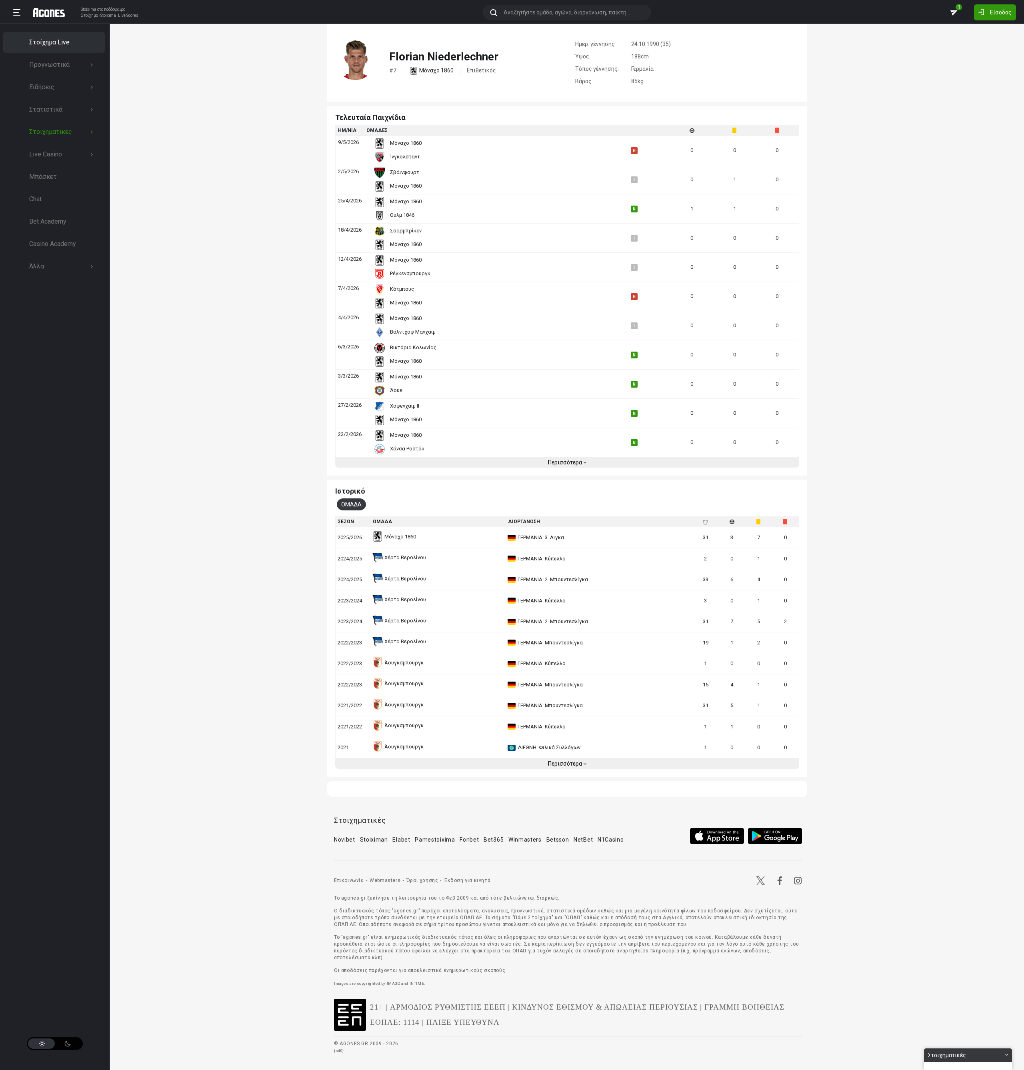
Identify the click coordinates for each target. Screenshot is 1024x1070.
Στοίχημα (89, 16)
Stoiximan (374, 839)
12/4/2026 (350, 259)
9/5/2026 (348, 142)
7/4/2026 (348, 288)
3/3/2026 (348, 376)
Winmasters (525, 839)
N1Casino (611, 839)
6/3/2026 (348, 347)
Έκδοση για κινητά (467, 880)
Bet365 (494, 839)
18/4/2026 (350, 230)
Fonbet (469, 839)
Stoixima (88, 9)
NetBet (583, 839)
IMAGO (393, 983)
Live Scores (128, 16)
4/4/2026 (348, 317)
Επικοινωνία (349, 880)
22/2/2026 (350, 434)
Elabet (401, 839)
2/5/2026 (348, 171)
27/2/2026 (350, 405)
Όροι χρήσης (422, 880)
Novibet (344, 839)
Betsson (557, 839)
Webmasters (385, 880)
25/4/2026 (350, 201)
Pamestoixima (435, 839)
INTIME (417, 983)
